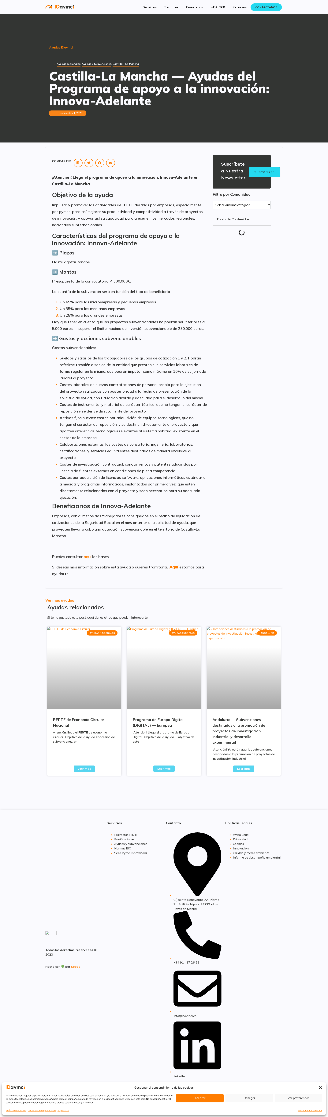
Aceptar (200, 1098)
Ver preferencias (298, 1098)
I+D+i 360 (218, 7)
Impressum (63, 1110)
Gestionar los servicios (310, 1110)
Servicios (150, 7)
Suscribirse (264, 172)
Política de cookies (16, 1110)
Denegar (249, 1098)
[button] (320, 1088)
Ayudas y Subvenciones (96, 63)
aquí (87, 556)
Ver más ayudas (59, 600)
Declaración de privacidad (42, 1110)
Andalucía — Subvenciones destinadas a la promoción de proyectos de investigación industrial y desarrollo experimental (238, 731)
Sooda (75, 966)
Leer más (84, 768)
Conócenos (194, 7)
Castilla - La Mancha (126, 63)
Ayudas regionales (68, 63)
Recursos (240, 7)
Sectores (171, 7)
